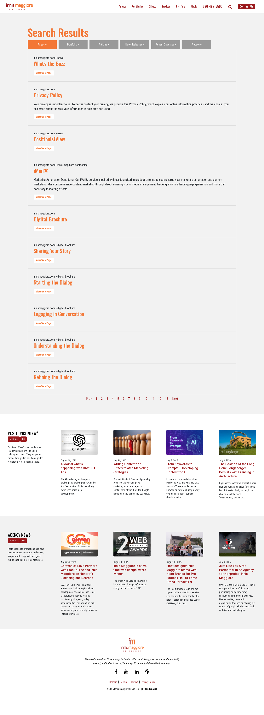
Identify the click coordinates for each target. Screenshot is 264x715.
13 (166, 398)
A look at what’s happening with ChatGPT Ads (78, 468)
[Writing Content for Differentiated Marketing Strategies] (131, 442)
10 (145, 398)
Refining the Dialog (53, 377)
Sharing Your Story (52, 251)
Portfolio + (73, 44)
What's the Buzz (49, 63)
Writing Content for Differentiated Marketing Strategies (130, 468)
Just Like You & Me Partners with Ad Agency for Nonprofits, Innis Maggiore (236, 572)
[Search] (230, 6)
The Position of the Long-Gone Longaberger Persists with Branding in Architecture (237, 470)
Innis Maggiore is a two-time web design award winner (130, 570)
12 (159, 398)
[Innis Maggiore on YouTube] (126, 672)
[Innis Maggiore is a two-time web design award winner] (131, 544)
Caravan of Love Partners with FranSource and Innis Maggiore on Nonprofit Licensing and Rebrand (79, 572)
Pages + (42, 44)
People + (197, 44)
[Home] (19, 6)
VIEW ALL (14, 439)
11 (152, 398)
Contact (134, 682)
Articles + (104, 44)
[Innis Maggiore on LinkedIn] (137, 672)
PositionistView (49, 139)
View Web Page (44, 73)
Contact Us (246, 6)
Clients (152, 6)
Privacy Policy (48, 95)
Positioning (137, 6)
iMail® (41, 170)
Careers (113, 682)
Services (166, 6)
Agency (122, 6)
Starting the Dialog (53, 282)
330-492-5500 (212, 6)
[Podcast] (147, 672)
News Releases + (134, 44)
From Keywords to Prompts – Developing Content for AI (182, 468)
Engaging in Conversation (59, 314)
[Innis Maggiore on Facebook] (116, 672)
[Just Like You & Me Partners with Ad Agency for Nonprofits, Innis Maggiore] (237, 544)
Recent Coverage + (166, 44)
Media (194, 6)
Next (175, 398)
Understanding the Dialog (59, 345)
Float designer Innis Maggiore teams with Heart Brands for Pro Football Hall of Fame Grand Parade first (181, 574)
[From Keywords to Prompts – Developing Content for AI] (184, 442)
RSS (23, 439)
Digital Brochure (50, 219)
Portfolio (180, 6)
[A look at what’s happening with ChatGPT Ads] (79, 442)
